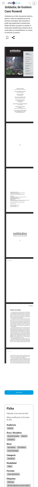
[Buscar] (29, 3)
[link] (34, 3)
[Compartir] (13, 37)
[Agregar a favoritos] (7, 37)
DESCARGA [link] (19, 392)
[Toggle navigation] (1, 1)
